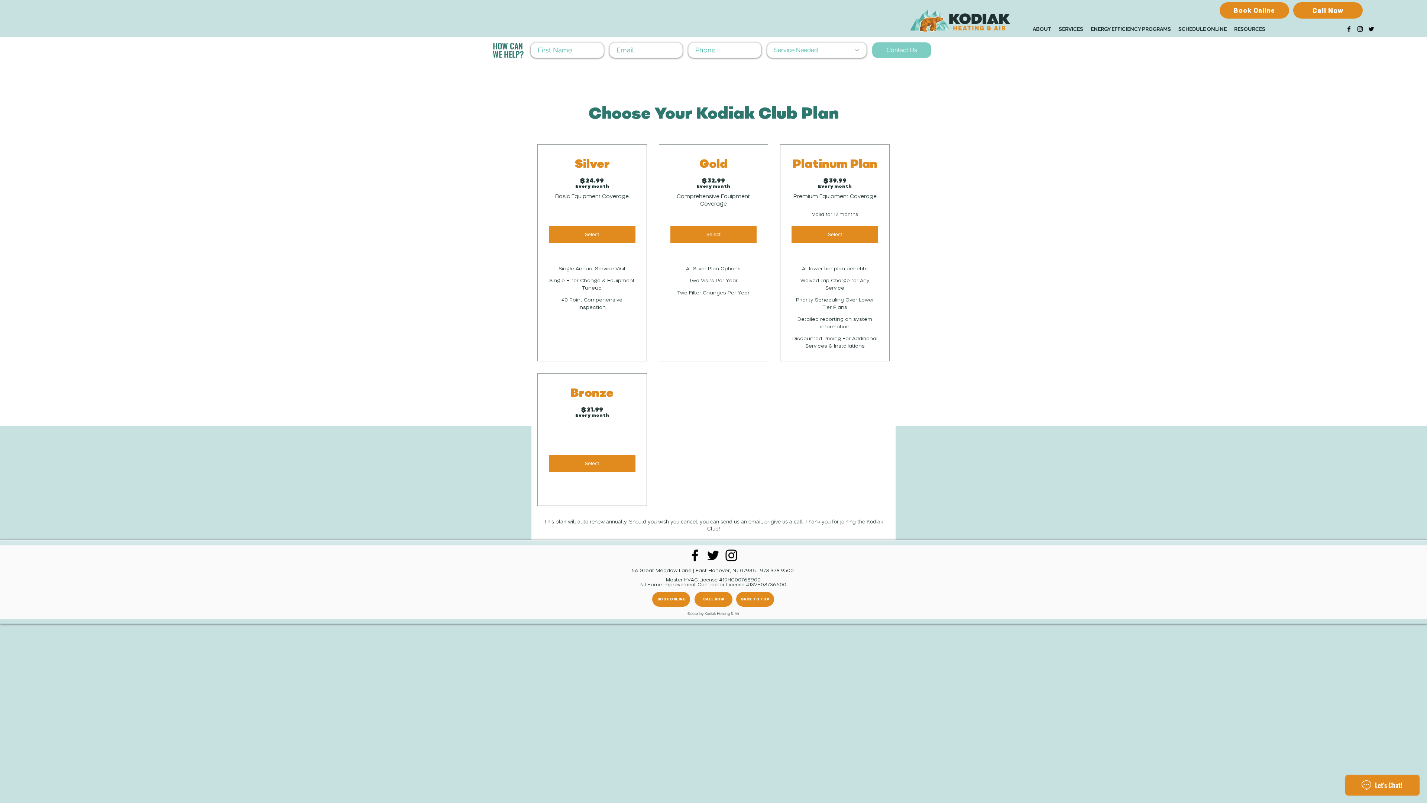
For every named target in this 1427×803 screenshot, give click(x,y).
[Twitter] (1371, 29)
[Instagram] (1360, 29)
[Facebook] (1349, 29)
